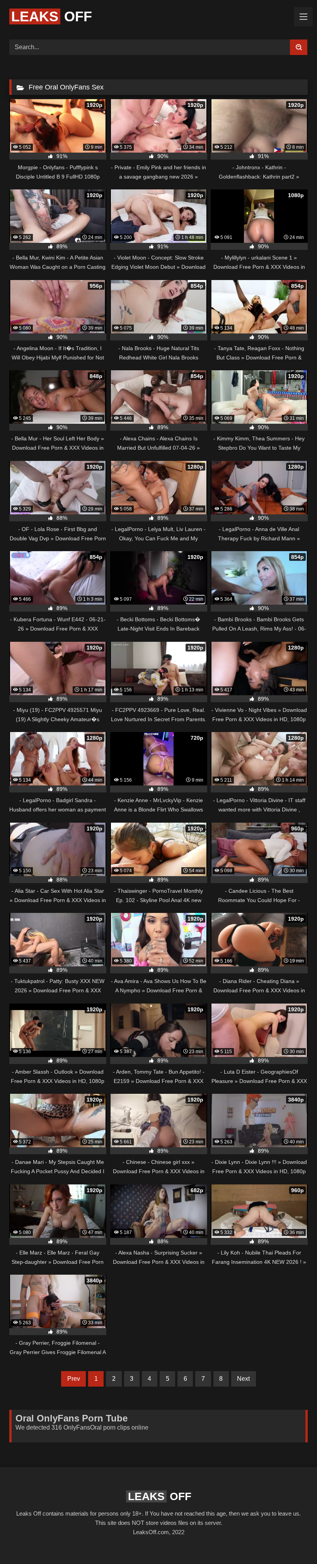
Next (243, 1378)
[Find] (298, 47)
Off (51, 16)
